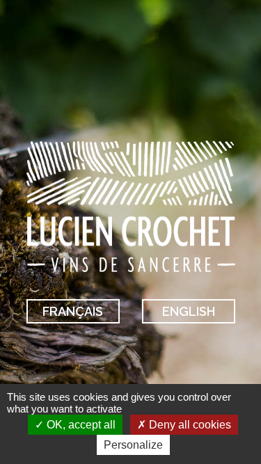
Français (72, 311)
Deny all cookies (188, 425)
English (188, 311)
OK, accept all (80, 425)
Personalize (133, 445)
